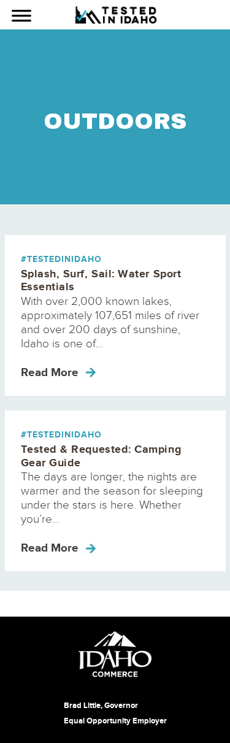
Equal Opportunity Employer (115, 721)
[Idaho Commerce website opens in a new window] (115, 654)
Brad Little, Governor (101, 705)
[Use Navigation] (21, 17)
